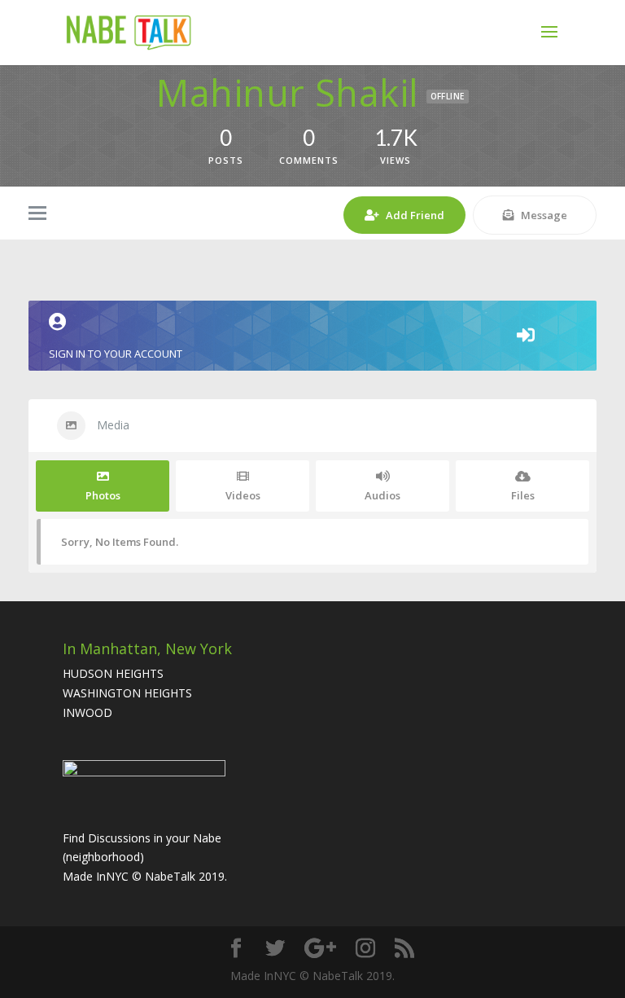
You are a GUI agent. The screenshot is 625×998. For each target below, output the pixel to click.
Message (544, 215)
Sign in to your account (115, 353)
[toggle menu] (37, 214)
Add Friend (415, 215)
